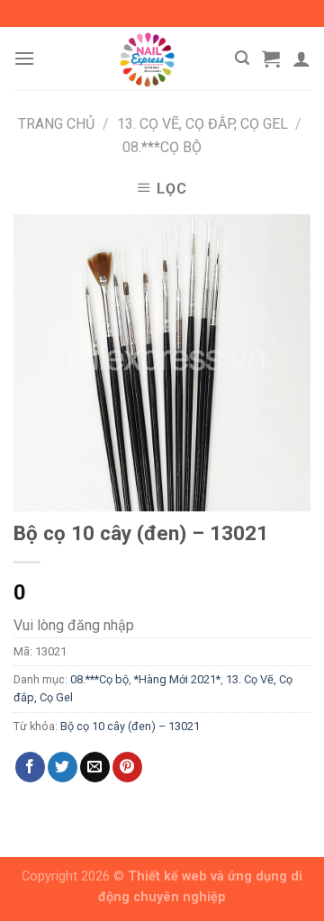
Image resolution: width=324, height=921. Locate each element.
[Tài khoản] (301, 58)
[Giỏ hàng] (271, 58)
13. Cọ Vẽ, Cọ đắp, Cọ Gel (202, 123)
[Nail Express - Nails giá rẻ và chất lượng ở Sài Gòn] (146, 58)
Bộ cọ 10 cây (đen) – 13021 (130, 726)
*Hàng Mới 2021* (177, 679)
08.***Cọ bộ (162, 147)
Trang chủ (56, 123)
